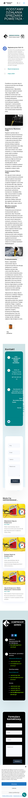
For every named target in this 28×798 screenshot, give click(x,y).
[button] (25, 766)
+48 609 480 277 (15, 690)
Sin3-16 (20, 47)
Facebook (16, 422)
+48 (18, 394)
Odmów (14, 788)
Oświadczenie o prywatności (19, 796)
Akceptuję (14, 784)
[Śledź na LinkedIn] (15, 635)
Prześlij (15, 481)
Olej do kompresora (13, 69)
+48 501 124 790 (15, 675)
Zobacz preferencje (14, 792)
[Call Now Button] (24, 795)
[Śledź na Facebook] (12, 635)
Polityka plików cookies (7, 796)
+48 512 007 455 (15, 686)
